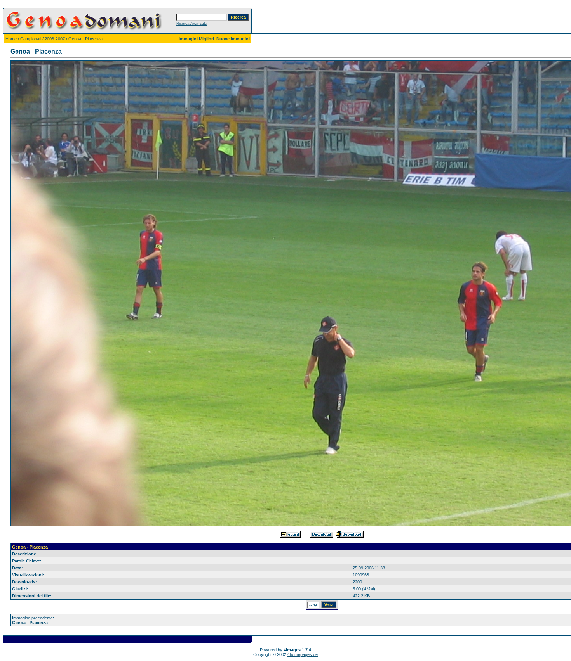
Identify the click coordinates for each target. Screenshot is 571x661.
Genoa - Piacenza (30, 622)
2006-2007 (55, 38)
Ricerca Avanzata (191, 23)
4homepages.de (302, 654)
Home (11, 38)
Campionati (30, 38)
